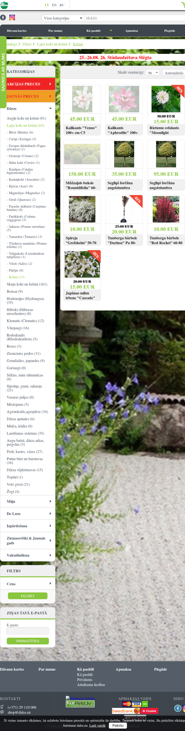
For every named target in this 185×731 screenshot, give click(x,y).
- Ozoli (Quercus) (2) (21, 199)
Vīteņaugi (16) (18, 327)
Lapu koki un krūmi (52, 43)
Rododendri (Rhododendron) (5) (22, 336)
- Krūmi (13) (16, 277)
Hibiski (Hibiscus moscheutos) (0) (20, 311)
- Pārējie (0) (15, 270)
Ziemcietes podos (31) (23, 353)
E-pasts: (13, 624)
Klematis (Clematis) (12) (25, 320)
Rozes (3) (14, 346)
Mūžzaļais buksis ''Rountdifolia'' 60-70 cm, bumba (81, 187)
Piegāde (160, 669)
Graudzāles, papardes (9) (26, 360)
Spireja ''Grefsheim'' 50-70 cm (81, 242)
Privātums (84, 679)
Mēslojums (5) (18, 404)
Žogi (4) (13, 491)
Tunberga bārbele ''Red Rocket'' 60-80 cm (166, 242)
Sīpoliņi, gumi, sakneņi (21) (24, 387)
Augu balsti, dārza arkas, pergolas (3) (25, 442)
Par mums (55, 30)
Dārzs (27, 43)
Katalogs (10, 43)
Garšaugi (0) (16, 367)
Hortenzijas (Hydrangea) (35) (25, 300)
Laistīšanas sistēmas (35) (25, 433)
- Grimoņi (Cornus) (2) (23, 155)
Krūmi (78, 43)
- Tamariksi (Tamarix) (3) (24, 236)
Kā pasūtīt (93, 30)
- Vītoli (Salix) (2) (19, 263)
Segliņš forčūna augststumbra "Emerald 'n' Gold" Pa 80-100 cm (124, 190)
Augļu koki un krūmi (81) (26, 118)
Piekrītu (117, 725)
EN (54, 4)
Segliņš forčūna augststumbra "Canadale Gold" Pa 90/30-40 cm (164, 190)
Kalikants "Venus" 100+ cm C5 (81, 130)
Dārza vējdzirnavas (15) (25, 469)
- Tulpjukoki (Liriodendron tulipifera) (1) (25, 255)
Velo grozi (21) (18, 484)
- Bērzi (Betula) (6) (20, 132)
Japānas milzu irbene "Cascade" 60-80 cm (80, 298)
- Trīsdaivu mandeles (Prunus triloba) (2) (27, 245)
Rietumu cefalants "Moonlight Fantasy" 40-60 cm (165, 132)
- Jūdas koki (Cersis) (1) (23, 162)
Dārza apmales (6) (20, 418)
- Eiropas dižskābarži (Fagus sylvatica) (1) (26, 147)
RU (61, 4)
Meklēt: (92, 17)
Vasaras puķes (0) (20, 397)
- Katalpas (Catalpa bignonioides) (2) (20, 171)
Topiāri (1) (15, 476)
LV (47, 4)
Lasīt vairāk (97, 725)
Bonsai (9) (15, 291)
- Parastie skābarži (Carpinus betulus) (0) (26, 208)
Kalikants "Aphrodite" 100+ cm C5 (123, 132)
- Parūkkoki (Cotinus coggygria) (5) (21, 218)
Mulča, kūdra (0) (19, 425)
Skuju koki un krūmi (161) (27, 283)
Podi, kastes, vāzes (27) (24, 451)
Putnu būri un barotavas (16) (25, 460)
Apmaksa (131, 30)
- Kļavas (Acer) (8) (20, 186)
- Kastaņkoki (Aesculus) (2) (26, 179)
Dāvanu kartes (16, 30)
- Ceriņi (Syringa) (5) (21, 139)
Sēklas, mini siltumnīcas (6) (25, 376)
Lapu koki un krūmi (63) (25, 125)
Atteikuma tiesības (91, 684)
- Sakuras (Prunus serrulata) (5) (26, 228)
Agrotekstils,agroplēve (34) (27, 411)
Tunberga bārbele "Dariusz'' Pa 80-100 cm (122, 242)
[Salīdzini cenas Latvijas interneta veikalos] (80, 706)
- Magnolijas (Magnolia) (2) (26, 193)
